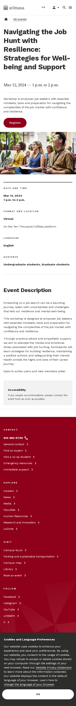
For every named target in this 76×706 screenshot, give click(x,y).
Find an (13, 450)
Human (16, 516)
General (14, 444)
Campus (13, 550)
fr (43, 7)
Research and (20, 522)
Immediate (16, 469)
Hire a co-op (17, 457)
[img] (14, 7)
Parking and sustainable (29, 556)
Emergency (18, 463)
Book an (13, 575)
